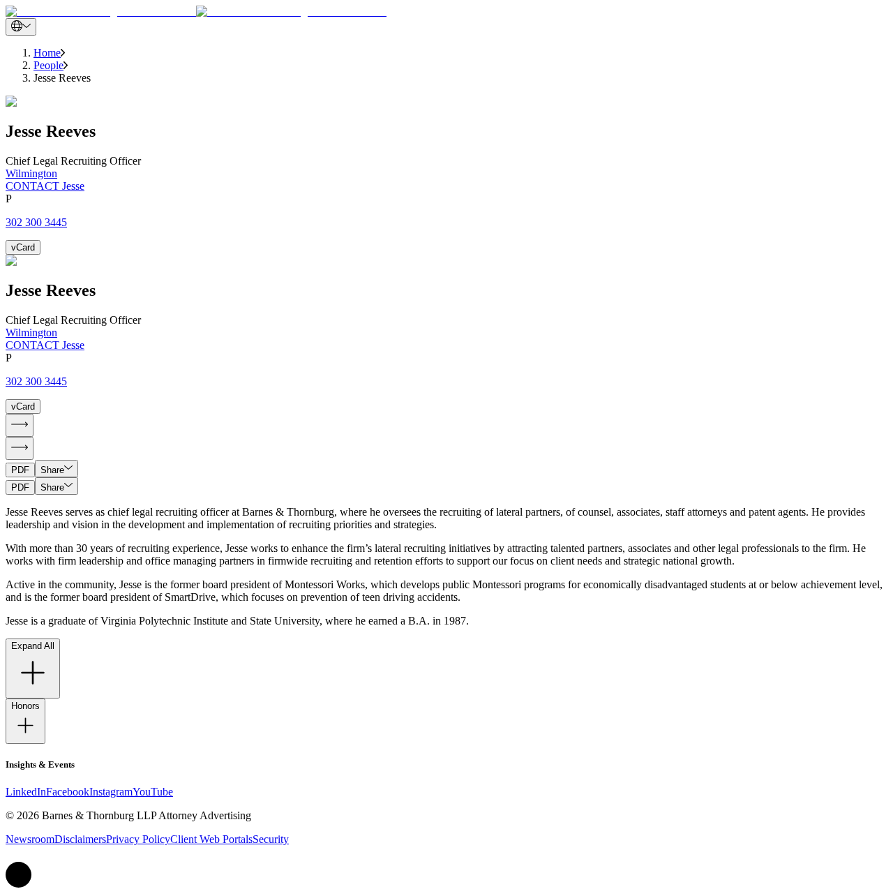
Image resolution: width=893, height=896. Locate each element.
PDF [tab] (20, 470)
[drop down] (21, 27)
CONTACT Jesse (45, 186)
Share (52, 470)
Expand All (32, 646)
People (48, 65)
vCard (23, 247)
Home (47, 53)
